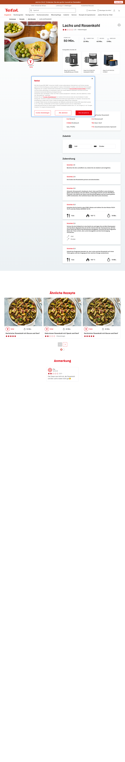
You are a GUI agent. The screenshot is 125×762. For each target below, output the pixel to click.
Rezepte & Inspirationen (87, 15)
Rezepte (21, 19)
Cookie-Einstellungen (42, 113)
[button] (91, 10)
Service (74, 15)
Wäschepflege (56, 15)
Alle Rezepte (32, 19)
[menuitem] (7, 15)
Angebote (7, 15)
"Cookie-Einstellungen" (49, 97)
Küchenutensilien (43, 15)
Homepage (12, 19)
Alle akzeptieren (84, 113)
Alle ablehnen (63, 113)
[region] (63, 96)
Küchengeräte (18, 15)
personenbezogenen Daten (78, 88)
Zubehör (66, 15)
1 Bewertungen (82, 29)
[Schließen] (92, 78)
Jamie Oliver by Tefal (105, 15)
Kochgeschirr (30, 15)
